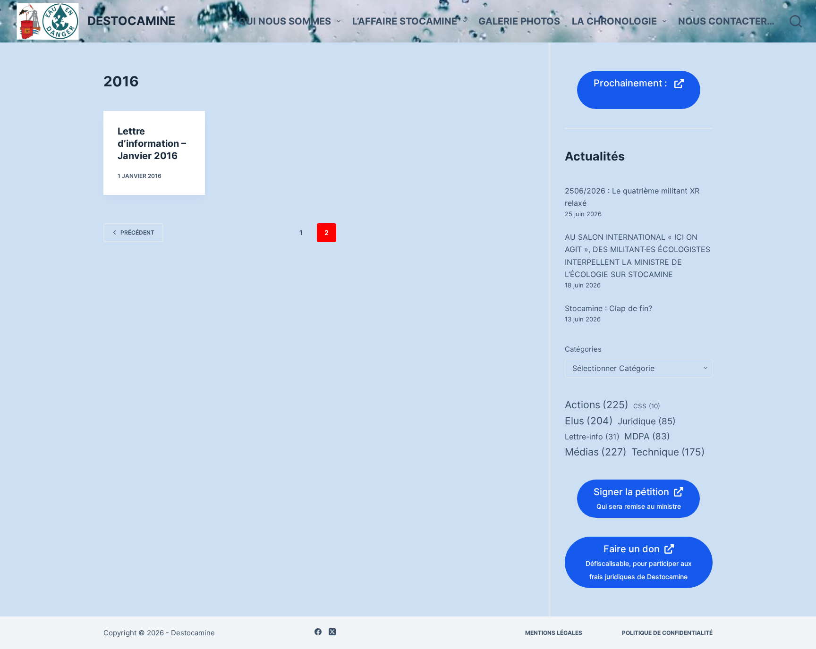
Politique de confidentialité (667, 632)
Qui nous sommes (284, 21)
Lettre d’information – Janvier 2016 (152, 143)
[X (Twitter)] (332, 631)
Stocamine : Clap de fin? (608, 308)
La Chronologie (614, 21)
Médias (596, 452)
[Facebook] (318, 631)
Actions (597, 404)
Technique (668, 452)
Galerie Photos (519, 21)
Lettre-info (592, 436)
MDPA (647, 436)
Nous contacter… (726, 21)
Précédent (137, 232)
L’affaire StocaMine (404, 21)
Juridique (647, 421)
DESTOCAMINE (131, 21)
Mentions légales (553, 632)
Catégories (583, 349)
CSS (646, 406)
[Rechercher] (796, 21)
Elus (589, 421)
